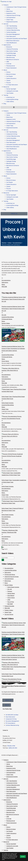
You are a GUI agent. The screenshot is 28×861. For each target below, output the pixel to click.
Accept (22, 856)
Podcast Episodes (9, 606)
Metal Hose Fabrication (12, 147)
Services (5, 130)
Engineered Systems (12, 128)
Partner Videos (6, 323)
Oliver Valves (5, 361)
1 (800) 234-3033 (12, 748)
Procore (8, 189)
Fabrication (5, 282)
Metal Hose (9, 117)
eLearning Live (10, 203)
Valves (8, 115)
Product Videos (9, 610)
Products (5, 111)
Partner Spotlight (11, 195)
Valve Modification (11, 149)
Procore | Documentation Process (11, 419)
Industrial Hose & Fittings (13, 121)
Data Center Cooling (11, 157)
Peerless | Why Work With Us (10, 371)
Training (5, 201)
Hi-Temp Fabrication (12, 191)
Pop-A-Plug (10, 602)
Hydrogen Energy (11, 161)
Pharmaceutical (10, 172)
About (5, 176)
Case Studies (9, 199)
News (3, 285)
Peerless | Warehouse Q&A (9, 532)
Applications (7, 151)
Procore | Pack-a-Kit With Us (9, 436)
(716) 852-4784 (11, 746)
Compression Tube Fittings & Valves (16, 113)
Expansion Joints (11, 119)
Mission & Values (11, 180)
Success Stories (9, 614)
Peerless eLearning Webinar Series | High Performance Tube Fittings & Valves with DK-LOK (13, 309)
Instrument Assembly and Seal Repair (16, 145)
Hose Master (10, 596)
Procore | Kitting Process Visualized (11, 456)
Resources (6, 193)
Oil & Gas (8, 170)
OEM (7, 168)
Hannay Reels (11, 593)
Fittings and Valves (7, 319)
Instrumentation (10, 124)
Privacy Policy (22, 755)
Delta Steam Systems (7, 403)
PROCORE (4, 287)
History (8, 178)
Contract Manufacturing (13, 136)
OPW (8, 600)
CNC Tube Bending (11, 132)
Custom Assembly (11, 138)
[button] (14, 213)
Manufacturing (10, 163)
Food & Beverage (11, 159)
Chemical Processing (12, 155)
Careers (8, 187)
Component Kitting (11, 134)
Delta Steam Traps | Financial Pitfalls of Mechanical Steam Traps (12, 509)
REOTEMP (10, 604)
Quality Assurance (11, 184)
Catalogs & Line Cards (12, 197)
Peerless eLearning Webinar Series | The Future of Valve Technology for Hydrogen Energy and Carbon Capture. (13, 348)
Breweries (9, 153)
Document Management (13, 140)
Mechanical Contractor (12, 166)
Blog (4, 210)
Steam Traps (9, 126)
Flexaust (9, 591)
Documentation (6, 280)
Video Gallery (10, 208)
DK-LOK (4, 315)
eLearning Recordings (12, 205)
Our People (9, 182)
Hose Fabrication (11, 142)
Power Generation (11, 174)
